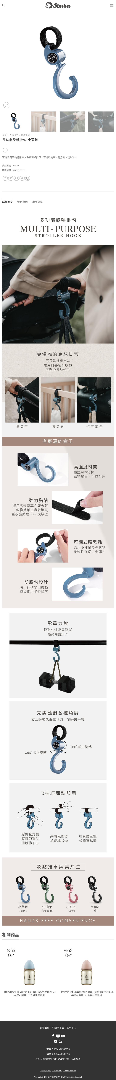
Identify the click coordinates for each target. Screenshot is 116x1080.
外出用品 (14, 135)
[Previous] (8, 63)
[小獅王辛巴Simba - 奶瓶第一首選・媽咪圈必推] (58, 5)
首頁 (4, 135)
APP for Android (69, 1071)
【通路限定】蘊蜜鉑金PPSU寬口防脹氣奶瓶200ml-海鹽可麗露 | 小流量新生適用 (29, 994)
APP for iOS (57, 1071)
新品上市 (71, 1028)
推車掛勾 (25, 135)
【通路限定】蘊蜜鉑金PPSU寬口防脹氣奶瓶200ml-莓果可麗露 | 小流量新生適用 (87, 994)
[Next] (107, 63)
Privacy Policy (45, 1071)
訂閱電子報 (58, 1028)
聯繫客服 (45, 1028)
